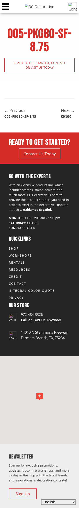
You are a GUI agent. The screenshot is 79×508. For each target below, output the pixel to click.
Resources (19, 269)
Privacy (16, 297)
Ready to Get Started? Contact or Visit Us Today (39, 65)
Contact (17, 283)
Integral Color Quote (32, 290)
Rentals (17, 262)
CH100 (66, 116)
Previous (14, 110)
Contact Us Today (39, 153)
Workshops (20, 255)
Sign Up (23, 493)
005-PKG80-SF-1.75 (20, 116)
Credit (15, 276)
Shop (14, 248)
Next (68, 110)
